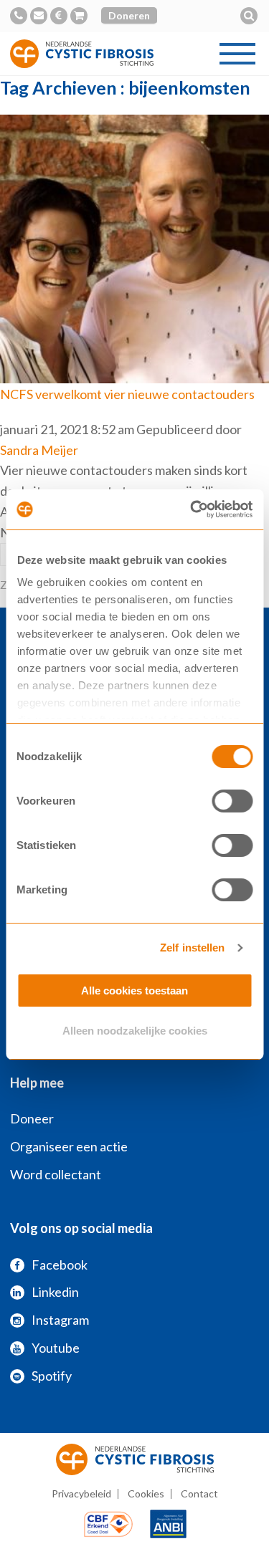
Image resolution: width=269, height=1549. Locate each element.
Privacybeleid (81, 1493)
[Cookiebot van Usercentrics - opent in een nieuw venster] (192, 509)
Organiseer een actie (69, 1146)
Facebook (60, 1264)
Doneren (129, 15)
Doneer (32, 1118)
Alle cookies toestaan (134, 990)
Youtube (56, 1348)
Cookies (146, 1493)
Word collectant (55, 1174)
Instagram (60, 1320)
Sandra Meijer (39, 450)
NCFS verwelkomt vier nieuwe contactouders (127, 394)
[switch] (232, 801)
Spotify (52, 1375)
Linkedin (55, 1292)
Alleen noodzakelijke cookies (134, 1031)
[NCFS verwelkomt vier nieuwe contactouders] (134, 372)
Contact (199, 1493)
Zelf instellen (192, 947)
